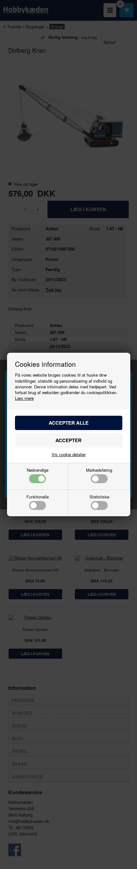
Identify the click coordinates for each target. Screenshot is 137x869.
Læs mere (24, 398)
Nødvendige (37, 470)
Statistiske (99, 497)
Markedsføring (99, 470)
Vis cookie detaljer (69, 454)
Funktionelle (37, 497)
